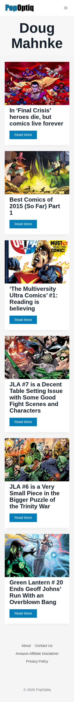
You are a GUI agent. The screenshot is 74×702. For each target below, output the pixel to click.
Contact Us (43, 646)
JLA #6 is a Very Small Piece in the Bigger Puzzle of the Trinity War (34, 496)
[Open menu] (65, 8)
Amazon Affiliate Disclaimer (37, 654)
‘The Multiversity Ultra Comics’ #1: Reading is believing (33, 298)
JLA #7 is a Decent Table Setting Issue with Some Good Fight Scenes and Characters (36, 397)
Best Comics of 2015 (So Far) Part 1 (34, 206)
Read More (25, 136)
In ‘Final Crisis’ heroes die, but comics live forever (36, 117)
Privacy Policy (37, 661)
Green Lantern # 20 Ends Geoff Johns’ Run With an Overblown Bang (36, 592)
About (26, 646)
